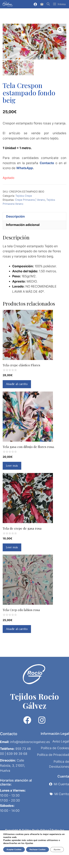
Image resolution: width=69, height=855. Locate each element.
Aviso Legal (60, 741)
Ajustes (57, 849)
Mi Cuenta (61, 784)
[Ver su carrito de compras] (42, 4)
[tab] (34, 216)
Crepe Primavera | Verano (30, 199)
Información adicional (23, 225)
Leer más (12, 465)
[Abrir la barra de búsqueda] (48, 4)
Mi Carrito (61, 794)
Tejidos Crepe (23, 195)
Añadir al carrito (17, 384)
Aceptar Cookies (14, 849)
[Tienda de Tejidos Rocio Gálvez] (7, 4)
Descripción (15, 216)
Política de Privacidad (53, 755)
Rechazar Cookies (37, 849)
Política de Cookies (55, 748)
